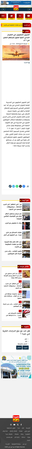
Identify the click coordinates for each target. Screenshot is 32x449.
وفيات (28, 437)
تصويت (25, 347)
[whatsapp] (10, 186)
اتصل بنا (8, 444)
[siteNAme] (16, 8)
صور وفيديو (9, 437)
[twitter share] (20, 186)
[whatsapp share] (17, 186)
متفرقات (17, 434)
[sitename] (16, 418)
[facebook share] (23, 186)
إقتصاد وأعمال (13, 431)
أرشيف (28, 440)
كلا (26, 341)
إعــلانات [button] (23, 437)
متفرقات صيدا (9, 434)
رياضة (22, 434)
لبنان (23, 428)
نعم (26, 339)
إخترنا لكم (17, 437)
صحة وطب (5, 431)
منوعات (20, 431)
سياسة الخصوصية (16, 444)
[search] (3, 9)
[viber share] (13, 186)
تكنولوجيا (27, 434)
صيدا (18, 428)
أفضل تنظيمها (22, 344)
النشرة (26, 62)
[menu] (29, 9)
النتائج (19, 347)
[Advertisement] (16, 81)
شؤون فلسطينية (11, 428)
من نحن (24, 444)
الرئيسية (28, 428)
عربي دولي (27, 431)
